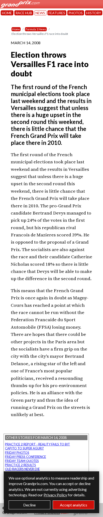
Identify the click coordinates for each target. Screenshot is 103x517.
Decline (29, 505)
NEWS (40, 13)
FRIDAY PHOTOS (17, 453)
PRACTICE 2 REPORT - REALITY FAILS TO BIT (37, 444)
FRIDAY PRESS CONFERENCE (25, 457)
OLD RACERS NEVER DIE (22, 469)
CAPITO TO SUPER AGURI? (24, 448)
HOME (7, 13)
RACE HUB (24, 13)
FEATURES (57, 13)
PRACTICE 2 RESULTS (20, 465)
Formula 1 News (36, 29)
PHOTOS (76, 13)
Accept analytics (73, 505)
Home (16, 29)
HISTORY (93, 13)
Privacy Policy (55, 494)
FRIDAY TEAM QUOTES (22, 461)
